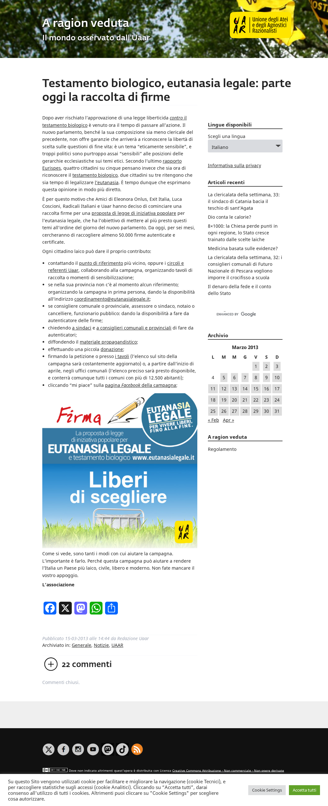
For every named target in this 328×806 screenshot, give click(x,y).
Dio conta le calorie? (229, 217)
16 (266, 389)
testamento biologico (95, 175)
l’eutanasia (107, 182)
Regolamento (222, 449)
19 (223, 400)
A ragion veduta (85, 23)
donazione (112, 349)
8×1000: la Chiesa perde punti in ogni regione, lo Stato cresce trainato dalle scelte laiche (243, 232)
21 (245, 400)
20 (234, 400)
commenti (87, 665)
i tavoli (122, 356)
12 (223, 389)
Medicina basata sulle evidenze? (243, 248)
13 (234, 389)
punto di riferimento (101, 263)
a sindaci (81, 328)
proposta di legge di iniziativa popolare (134, 213)
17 (277, 389)
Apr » (228, 420)
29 (255, 411)
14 (245, 389)
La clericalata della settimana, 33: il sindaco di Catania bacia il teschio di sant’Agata (244, 201)
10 (277, 377)
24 (277, 400)
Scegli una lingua (226, 136)
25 (213, 411)
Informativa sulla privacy (234, 165)
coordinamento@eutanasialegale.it (112, 299)
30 (266, 411)
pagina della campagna (140, 385)
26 (223, 411)
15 (255, 389)
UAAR (117, 645)
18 (213, 400)
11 (213, 389)
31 (277, 411)
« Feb (213, 420)
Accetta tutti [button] (304, 790)
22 (255, 400)
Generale (81, 645)
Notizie (101, 645)
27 (234, 411)
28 (245, 411)
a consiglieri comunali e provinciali (133, 328)
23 (266, 400)
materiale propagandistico (108, 342)
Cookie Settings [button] (267, 790)
